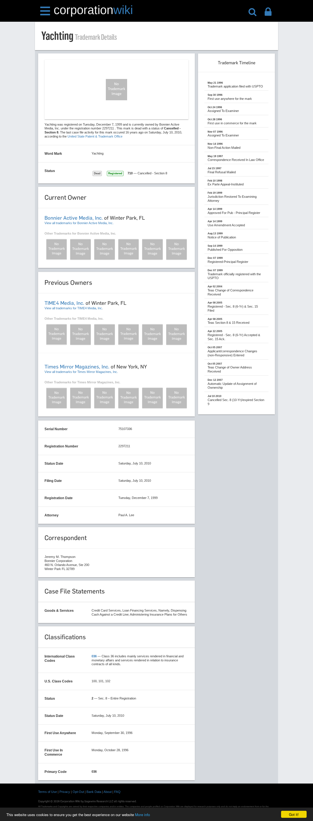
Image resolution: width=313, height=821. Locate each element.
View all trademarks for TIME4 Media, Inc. (74, 308)
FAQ (117, 792)
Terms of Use (47, 792)
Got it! (294, 814)
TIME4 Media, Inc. (64, 303)
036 (94, 656)
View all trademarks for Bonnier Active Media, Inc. (79, 223)
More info (142, 814)
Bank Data (93, 792)
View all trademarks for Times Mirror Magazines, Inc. (81, 372)
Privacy (64, 792)
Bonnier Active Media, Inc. (74, 218)
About (107, 792)
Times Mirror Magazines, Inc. (77, 367)
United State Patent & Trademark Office (94, 136)
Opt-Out (78, 792)
